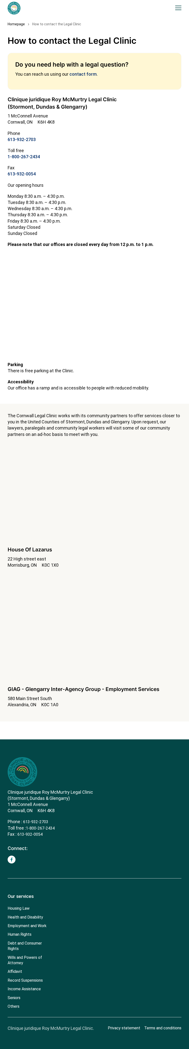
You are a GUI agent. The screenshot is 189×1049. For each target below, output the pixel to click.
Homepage (16, 24)
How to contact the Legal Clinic (56, 24)
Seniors (14, 997)
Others (13, 1006)
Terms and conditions (162, 1028)
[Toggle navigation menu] (178, 8)
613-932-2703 (22, 139)
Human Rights (20, 934)
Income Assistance (24, 989)
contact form (83, 74)
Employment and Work (27, 925)
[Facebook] (12, 859)
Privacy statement (124, 1028)
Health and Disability (25, 917)
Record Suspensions (25, 980)
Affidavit (15, 971)
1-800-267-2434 (24, 156)
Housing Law (19, 908)
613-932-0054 (22, 173)
